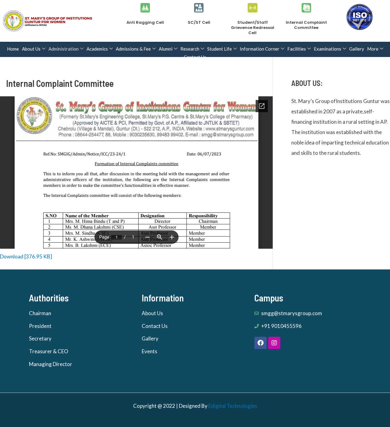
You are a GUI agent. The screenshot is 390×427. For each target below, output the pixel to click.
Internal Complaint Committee (306, 25)
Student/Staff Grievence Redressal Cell (252, 28)
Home (13, 49)
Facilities (296, 49)
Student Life (219, 49)
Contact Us (195, 57)
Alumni (165, 49)
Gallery (356, 49)
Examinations (327, 49)
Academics (97, 49)
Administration (63, 49)
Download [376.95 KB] (26, 256)
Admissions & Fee (133, 49)
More (372, 49)
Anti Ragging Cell (145, 22)
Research (189, 49)
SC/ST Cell (199, 22)
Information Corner (259, 49)
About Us (31, 49)
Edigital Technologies (232, 406)
